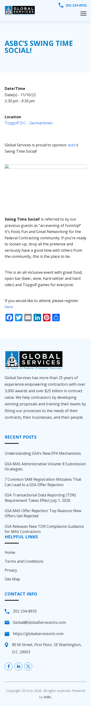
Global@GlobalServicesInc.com (39, 622)
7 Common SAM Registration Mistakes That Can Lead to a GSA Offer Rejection (43, 482)
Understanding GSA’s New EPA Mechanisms (43, 453)
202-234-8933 (76, 5)
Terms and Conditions (24, 561)
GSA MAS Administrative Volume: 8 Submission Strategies (45, 466)
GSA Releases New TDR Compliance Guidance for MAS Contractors (44, 529)
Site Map (12, 579)
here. (9, 306)
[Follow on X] (28, 666)
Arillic (47, 697)
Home (10, 552)
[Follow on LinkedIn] (18, 666)
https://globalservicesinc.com (38, 633)
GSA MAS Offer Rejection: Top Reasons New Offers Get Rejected (43, 513)
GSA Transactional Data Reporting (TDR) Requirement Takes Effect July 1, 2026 (40, 497)
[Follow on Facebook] (9, 666)
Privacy (11, 570)
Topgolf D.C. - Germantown (28, 123)
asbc (72, 145)
